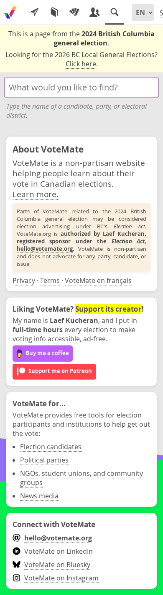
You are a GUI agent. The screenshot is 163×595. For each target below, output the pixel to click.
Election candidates (51, 446)
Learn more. (36, 194)
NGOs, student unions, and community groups (81, 478)
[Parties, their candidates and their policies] (74, 12)
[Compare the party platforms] (54, 12)
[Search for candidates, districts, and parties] (114, 12)
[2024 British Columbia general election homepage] (10, 12)
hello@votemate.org (45, 248)
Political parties (44, 460)
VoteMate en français (98, 280)
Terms (50, 280)
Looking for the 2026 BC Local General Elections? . (81, 59)
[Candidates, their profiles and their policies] (94, 12)
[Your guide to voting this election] (34, 12)
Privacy (24, 280)
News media (39, 495)
